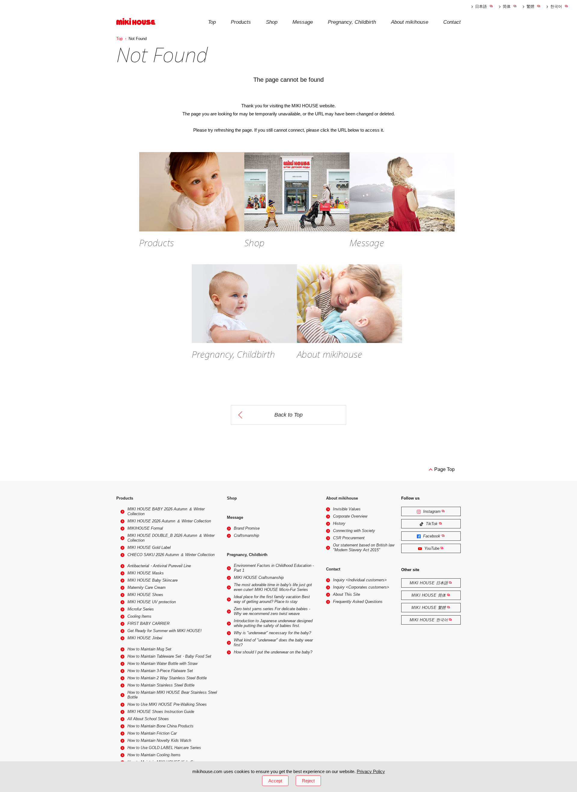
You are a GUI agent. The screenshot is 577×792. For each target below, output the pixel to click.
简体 (507, 6)
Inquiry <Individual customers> (360, 580)
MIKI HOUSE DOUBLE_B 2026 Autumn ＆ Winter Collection (171, 538)
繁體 (530, 6)
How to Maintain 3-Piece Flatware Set (160, 670)
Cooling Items (139, 616)
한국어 (556, 6)
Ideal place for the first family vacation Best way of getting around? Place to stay (272, 599)
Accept (275, 780)
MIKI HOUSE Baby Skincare (152, 580)
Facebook (431, 536)
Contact (452, 22)
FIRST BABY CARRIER (148, 623)
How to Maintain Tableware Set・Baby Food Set (169, 656)
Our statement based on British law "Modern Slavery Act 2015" (363, 547)
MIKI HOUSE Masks (145, 573)
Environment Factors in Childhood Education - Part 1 (274, 568)
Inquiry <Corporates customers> (361, 587)
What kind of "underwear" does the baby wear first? (273, 642)
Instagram (431, 511)
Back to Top (288, 415)
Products (241, 22)
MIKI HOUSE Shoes (145, 594)
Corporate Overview (350, 516)
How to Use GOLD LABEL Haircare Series (164, 747)
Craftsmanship (246, 535)
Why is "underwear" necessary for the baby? (272, 633)
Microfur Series (140, 609)
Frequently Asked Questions (358, 601)
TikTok (431, 523)
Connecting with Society (354, 530)
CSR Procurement (349, 538)
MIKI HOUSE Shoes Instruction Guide (160, 711)
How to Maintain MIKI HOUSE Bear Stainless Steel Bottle (172, 694)
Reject (308, 780)
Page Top (444, 469)
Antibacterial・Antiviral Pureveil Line (159, 566)
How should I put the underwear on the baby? (273, 652)
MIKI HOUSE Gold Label (149, 547)
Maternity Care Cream (146, 587)
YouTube (431, 548)
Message (302, 22)
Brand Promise (247, 528)
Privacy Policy (371, 771)
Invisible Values (347, 509)
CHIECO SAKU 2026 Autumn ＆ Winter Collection (171, 554)
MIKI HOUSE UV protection (151, 602)
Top (212, 22)
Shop (271, 22)
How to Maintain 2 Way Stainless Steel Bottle (167, 678)
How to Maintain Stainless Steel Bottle (160, 685)
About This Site (346, 594)
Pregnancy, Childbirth (352, 22)
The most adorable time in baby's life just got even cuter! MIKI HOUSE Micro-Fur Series (273, 587)
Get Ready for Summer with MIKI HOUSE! (164, 630)
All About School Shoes (148, 719)
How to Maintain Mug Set (149, 649)
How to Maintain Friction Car (152, 733)
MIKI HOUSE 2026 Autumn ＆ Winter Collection (169, 521)
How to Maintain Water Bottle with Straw (162, 663)
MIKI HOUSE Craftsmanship (259, 577)
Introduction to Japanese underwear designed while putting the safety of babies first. (273, 623)
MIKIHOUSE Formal (145, 528)
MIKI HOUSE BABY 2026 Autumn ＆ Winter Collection (166, 511)
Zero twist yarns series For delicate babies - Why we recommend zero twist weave (272, 611)
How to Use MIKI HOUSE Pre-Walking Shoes (167, 704)
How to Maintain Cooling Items (154, 755)
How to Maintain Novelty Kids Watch (159, 740)
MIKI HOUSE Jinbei (144, 638)
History (339, 523)
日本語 (481, 6)
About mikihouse (409, 22)
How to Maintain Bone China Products (160, 726)
